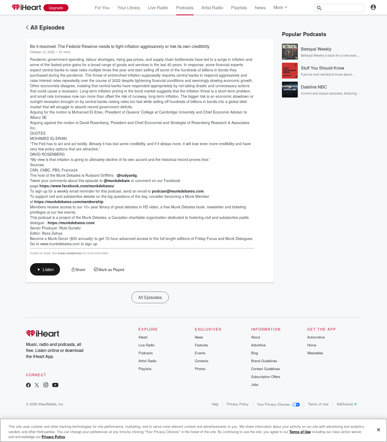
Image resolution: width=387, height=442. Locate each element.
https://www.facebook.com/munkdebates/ (76, 185)
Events (200, 352)
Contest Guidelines (265, 368)
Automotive (316, 337)
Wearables (315, 352)
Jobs (255, 384)
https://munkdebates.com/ (71, 222)
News (260, 7)
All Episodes (47, 27)
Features (201, 344)
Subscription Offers (265, 376)
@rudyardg (127, 175)
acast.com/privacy (70, 253)
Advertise (258, 344)
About (255, 337)
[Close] (378, 429)
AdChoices (345, 403)
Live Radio (158, 7)
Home (311, 344)
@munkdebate (117, 180)
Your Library (128, 7)
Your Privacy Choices (273, 404)
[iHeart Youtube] (55, 385)
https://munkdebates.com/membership (68, 201)
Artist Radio (212, 7)
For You (102, 7)
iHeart (142, 337)
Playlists (239, 7)
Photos (200, 368)
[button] (45, 269)
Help (215, 403)
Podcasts (185, 7)
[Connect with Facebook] (28, 385)
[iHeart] (26, 7)
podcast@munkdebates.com (178, 191)
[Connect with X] (37, 385)
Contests (202, 360)
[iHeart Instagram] (45, 385)
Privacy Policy (238, 403)
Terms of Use (318, 403)
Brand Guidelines (264, 360)
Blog (254, 352)
